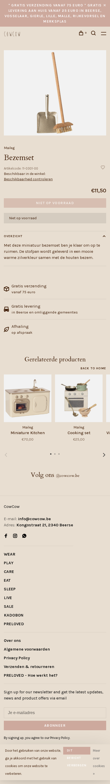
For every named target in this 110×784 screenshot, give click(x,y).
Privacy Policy (17, 657)
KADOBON (14, 615)
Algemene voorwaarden (27, 649)
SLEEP (10, 589)
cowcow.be (68, 475)
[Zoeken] (94, 34)
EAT (7, 580)
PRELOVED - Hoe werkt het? (31, 675)
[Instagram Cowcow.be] (15, 536)
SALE (9, 606)
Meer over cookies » (99, 762)
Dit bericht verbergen (76, 752)
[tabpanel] (55, 92)
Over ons (12, 640)
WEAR (9, 554)
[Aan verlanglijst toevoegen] (103, 167)
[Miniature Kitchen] (27, 398)
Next (104, 454)
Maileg (9, 148)
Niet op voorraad (55, 203)
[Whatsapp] (24, 536)
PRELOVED (14, 623)
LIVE (8, 597)
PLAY (9, 562)
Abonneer (55, 725)
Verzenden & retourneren (29, 666)
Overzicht (13, 236)
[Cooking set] (79, 398)
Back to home (93, 368)
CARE (9, 571)
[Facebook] (6, 536)
